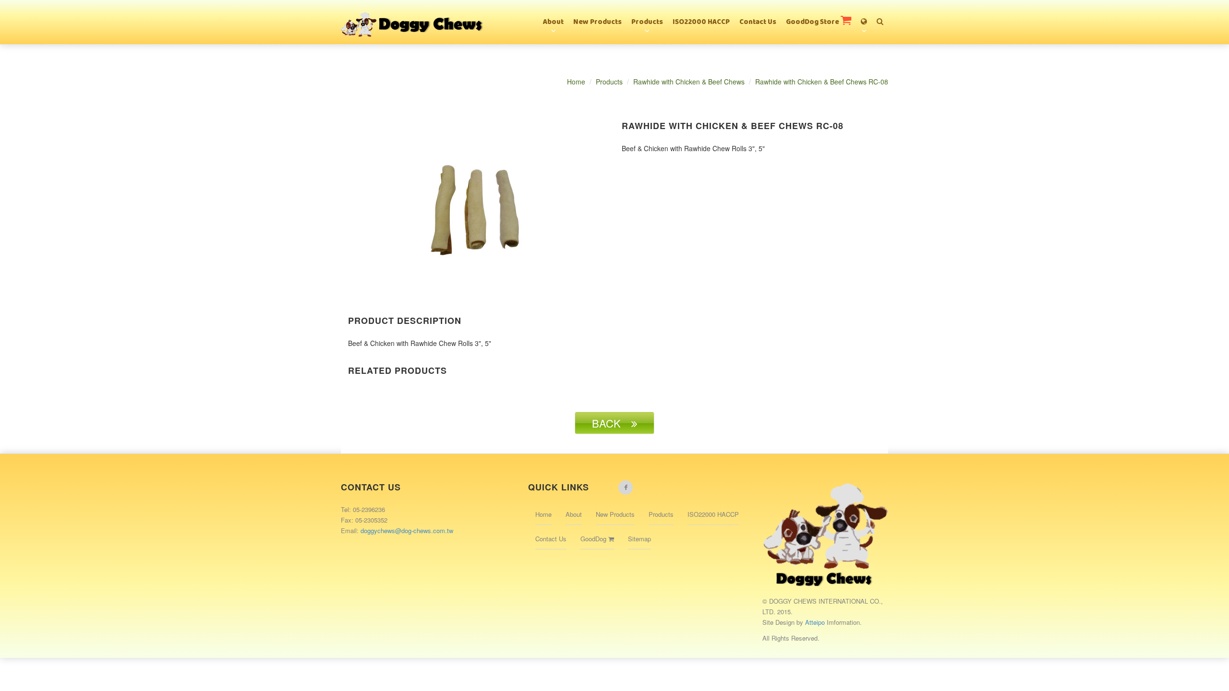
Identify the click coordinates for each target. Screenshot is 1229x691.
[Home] (413, 12)
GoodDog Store (813, 22)
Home (576, 81)
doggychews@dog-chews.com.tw (407, 530)
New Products (597, 22)
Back (611, 423)
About (553, 22)
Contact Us (757, 22)
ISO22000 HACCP (701, 22)
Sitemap (639, 538)
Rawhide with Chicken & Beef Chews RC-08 (821, 81)
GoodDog (594, 538)
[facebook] (625, 487)
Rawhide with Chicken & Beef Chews (689, 81)
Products (647, 22)
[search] (880, 17)
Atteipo (816, 622)
